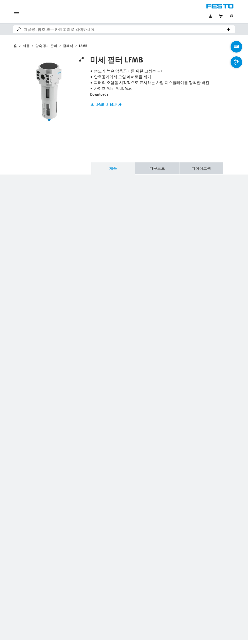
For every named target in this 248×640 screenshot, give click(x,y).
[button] (211, 16)
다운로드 (157, 168)
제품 (26, 45)
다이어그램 (201, 168)
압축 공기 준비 (46, 45)
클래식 (68, 45)
